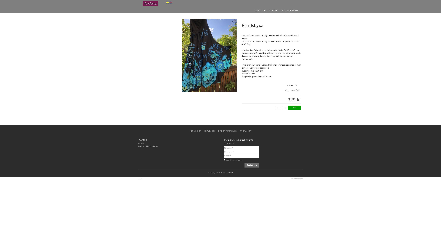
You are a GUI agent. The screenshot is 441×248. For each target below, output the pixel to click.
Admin (140, 179)
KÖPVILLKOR (210, 131)
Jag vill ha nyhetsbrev (234, 160)
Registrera (252, 165)
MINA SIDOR (195, 131)
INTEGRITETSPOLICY (227, 131)
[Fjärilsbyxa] (209, 91)
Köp (294, 108)
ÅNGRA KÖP (245, 131)
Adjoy (301, 179)
